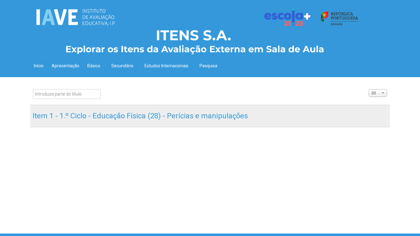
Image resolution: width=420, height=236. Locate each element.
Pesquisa (208, 65)
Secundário (122, 65)
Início (39, 65)
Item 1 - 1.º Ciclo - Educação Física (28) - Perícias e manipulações (140, 116)
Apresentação (65, 65)
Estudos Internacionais (166, 65)
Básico (93, 65)
